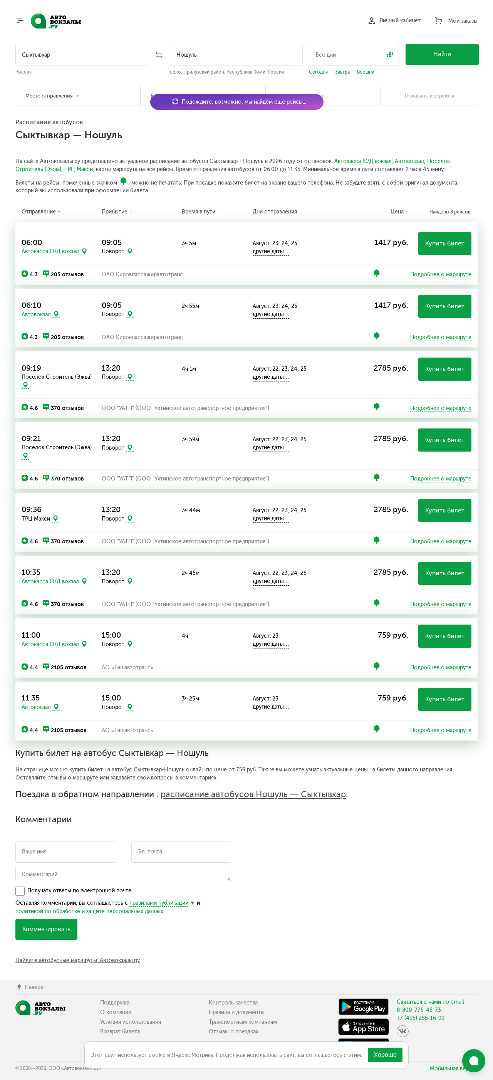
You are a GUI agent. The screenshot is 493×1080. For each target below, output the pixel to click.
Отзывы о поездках (233, 1031)
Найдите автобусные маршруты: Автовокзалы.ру (77, 960)
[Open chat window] (473, 1060)
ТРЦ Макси (78, 169)
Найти (442, 54)
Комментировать (46, 929)
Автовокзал (409, 161)
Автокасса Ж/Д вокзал (363, 161)
